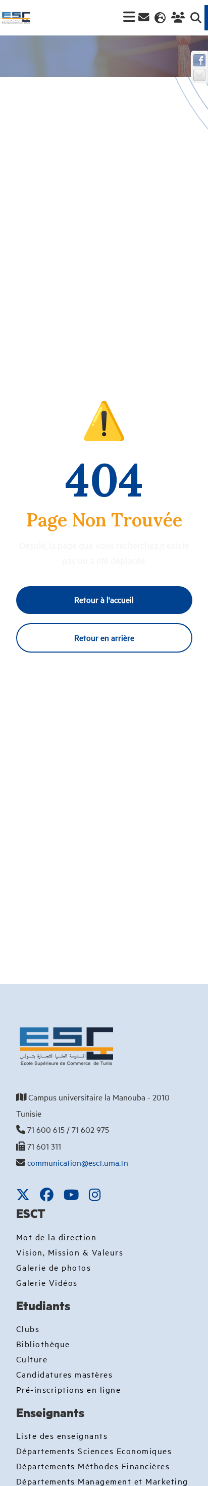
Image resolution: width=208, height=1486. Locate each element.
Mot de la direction (56, 1236)
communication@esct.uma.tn (77, 1162)
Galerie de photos (53, 1267)
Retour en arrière (104, 637)
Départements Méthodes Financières (93, 1465)
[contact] (143, 17)
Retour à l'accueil (104, 599)
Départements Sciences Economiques (94, 1450)
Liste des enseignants (62, 1435)
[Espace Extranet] (176, 17)
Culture (32, 1358)
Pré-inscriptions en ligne (68, 1389)
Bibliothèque (43, 1343)
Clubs (28, 1328)
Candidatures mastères (64, 1374)
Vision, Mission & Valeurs (70, 1252)
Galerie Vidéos (47, 1282)
